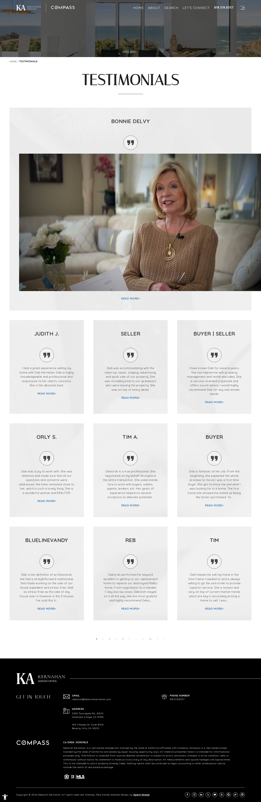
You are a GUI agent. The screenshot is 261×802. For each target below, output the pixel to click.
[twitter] (208, 794)
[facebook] (187, 794)
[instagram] (194, 794)
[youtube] (214, 794)
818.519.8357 (223, 7)
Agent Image (141, 794)
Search (171, 7)
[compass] (242, 794)
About (154, 7)
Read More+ (130, 298)
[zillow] (235, 794)
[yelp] (221, 794)
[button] (5, 797)
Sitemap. (90, 794)
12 (150, 639)
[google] (228, 794)
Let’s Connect (196, 7)
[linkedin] (201, 794)
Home (138, 7)
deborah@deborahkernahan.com (91, 699)
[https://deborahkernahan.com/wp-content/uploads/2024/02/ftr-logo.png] (28, 7)
